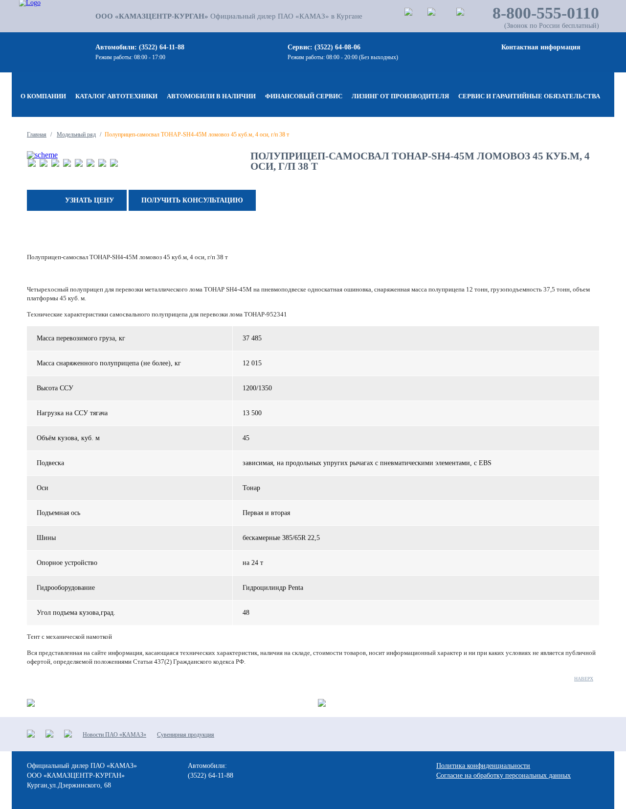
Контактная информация (541, 47)
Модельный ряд (76, 134)
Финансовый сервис (303, 96)
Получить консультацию (192, 200)
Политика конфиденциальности (483, 765)
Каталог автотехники (116, 96)
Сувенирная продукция (185, 734)
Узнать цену (89, 200)
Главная (36, 134)
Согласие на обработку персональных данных (503, 775)
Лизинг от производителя (400, 96)
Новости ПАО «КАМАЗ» (114, 734)
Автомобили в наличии (211, 96)
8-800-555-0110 (545, 13)
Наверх (583, 678)
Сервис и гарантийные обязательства (529, 96)
